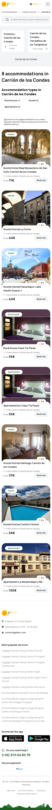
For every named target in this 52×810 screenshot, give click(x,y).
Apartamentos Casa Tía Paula (21, 405)
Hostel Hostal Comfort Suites (21, 524)
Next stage (38, 48)
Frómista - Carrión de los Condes (12, 37)
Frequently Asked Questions (27, 794)
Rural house (12, 100)
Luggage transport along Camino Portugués (23, 656)
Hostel (34, 100)
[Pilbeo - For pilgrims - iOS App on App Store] (13, 742)
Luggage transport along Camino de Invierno (23, 686)
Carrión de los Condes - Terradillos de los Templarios (38, 39)
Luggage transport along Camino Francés (22, 650)
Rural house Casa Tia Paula (19, 348)
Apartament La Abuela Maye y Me (23, 581)
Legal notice (11, 790)
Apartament (12, 106)
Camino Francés (29, 12)
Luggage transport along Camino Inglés (21, 671)
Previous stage (13, 46)
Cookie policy (40, 790)
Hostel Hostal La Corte (17, 229)
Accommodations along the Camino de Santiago (25, 692)
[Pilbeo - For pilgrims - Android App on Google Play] (39, 742)
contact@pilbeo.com (15, 632)
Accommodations (9, 12)
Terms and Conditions (26, 790)
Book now (41, 180)
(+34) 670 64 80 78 (16, 755)
